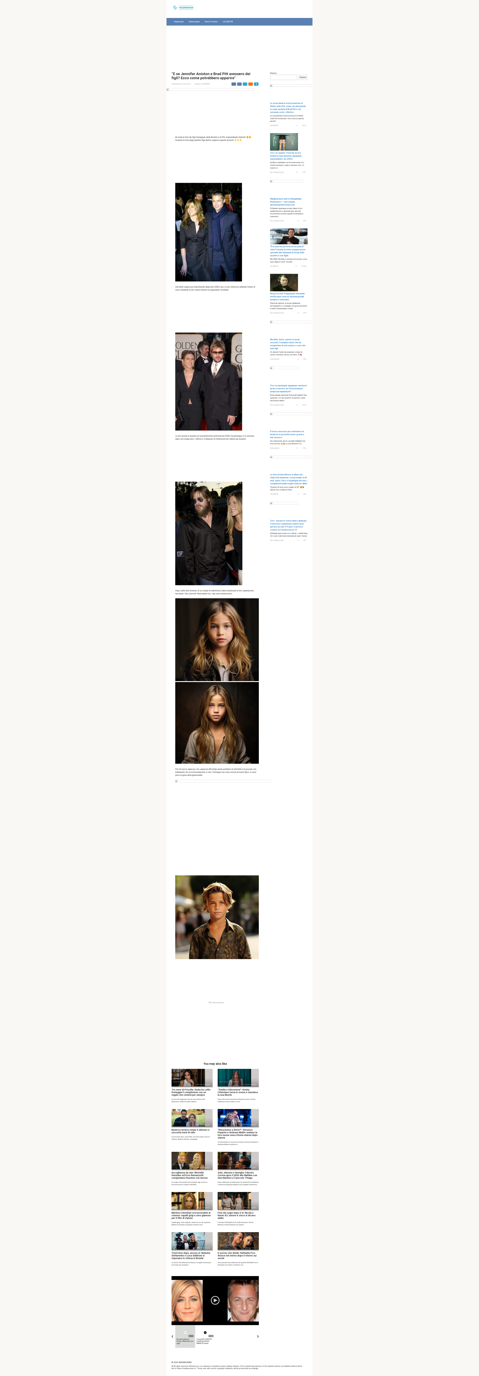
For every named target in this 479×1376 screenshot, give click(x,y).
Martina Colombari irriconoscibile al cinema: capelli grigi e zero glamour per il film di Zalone (191, 1215)
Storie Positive (211, 21)
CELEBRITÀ (228, 21)
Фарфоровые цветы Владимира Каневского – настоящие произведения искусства (285, 202)
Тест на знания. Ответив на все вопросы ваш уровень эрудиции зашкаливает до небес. (285, 156)
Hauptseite (179, 21)
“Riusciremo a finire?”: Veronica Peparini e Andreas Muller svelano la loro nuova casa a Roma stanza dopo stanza (238, 1133)
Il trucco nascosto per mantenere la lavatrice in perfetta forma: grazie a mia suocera (287, 434)
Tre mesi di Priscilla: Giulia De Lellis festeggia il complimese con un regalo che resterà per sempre (191, 1092)
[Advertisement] (239, 46)
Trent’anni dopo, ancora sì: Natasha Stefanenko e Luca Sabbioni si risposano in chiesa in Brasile (191, 1255)
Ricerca (273, 73)
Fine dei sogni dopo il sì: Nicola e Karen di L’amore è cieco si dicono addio (236, 1215)
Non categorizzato (277, 172)
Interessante (194, 21)
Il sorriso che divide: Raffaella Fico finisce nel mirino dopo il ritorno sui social (237, 1255)
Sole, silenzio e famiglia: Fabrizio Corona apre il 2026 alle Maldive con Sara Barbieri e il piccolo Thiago (237, 1175)
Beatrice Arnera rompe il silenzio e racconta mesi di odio (190, 1131)
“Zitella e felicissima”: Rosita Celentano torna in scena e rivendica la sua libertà (238, 1092)
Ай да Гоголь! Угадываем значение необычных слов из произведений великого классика (287, 296)
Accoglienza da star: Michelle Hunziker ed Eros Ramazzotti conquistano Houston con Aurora (190, 1175)
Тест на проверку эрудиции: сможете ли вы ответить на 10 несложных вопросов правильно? (288, 388)
